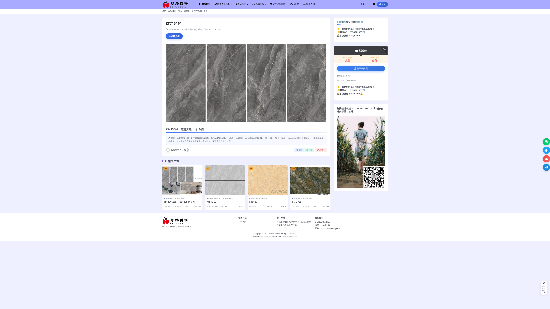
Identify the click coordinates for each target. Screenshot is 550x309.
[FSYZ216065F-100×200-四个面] (182, 180)
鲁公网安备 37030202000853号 (284, 236)
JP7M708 (296, 201)
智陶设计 (172, 11)
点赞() (322, 150)
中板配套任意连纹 (215, 198)
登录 (384, 4)
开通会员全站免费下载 (287, 225)
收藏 (311, 150)
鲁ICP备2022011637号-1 (262, 236)
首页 (164, 11)
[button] (546, 141)
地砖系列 (254, 198)
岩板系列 (180, 198)
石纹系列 (198, 29)
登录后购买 (362, 68)
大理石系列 (197, 11)
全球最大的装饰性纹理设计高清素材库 (294, 221)
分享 (300, 150)
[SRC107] (268, 180)
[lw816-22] (225, 180)
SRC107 (253, 201)
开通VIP (241, 221)
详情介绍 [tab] (175, 36)
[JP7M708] (310, 180)
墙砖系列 (264, 198)
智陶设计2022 (274, 233)
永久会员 (375, 58)
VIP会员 (349, 58)
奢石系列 (308, 198)
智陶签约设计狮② (180, 149)
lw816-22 (211, 201)
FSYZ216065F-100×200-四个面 (179, 201)
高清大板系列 (184, 11)
